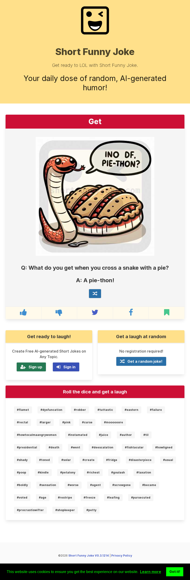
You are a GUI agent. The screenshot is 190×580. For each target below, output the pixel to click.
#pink (66, 422)
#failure (156, 410)
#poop (21, 472)
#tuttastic (105, 410)
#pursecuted (140, 497)
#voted (22, 497)
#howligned (163, 447)
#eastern (131, 410)
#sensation (47, 485)
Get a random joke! (144, 361)
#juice (103, 435)
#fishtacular (134, 447)
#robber (80, 410)
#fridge (111, 460)
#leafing (113, 497)
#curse (87, 422)
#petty (91, 510)
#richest (93, 472)
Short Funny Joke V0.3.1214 (88, 555)
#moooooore (113, 422)
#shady (22, 460)
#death (54, 447)
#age (42, 497)
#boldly (22, 485)
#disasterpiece (140, 460)
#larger (45, 422)
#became (149, 485)
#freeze (89, 497)
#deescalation (102, 447)
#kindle (43, 472)
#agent (95, 485)
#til (146, 435)
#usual (168, 460)
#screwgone (121, 485)
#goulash (118, 472)
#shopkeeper (65, 510)
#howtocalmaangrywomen (37, 435)
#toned (44, 460)
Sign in (69, 367)
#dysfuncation (51, 410)
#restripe (65, 497)
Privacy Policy (121, 555)
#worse (73, 485)
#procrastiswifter (30, 510)
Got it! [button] (174, 572)
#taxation (143, 472)
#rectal (22, 422)
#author (126, 435)
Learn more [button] (150, 571)
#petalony (67, 472)
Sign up (35, 367)
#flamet (23, 410)
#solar (66, 460)
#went (75, 447)
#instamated (77, 435)
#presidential (27, 447)
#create (88, 460)
